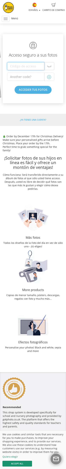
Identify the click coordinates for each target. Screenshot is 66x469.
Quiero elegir (10, 456)
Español (34, 10)
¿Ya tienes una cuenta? (33, 119)
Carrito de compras (53, 10)
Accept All (17, 463)
